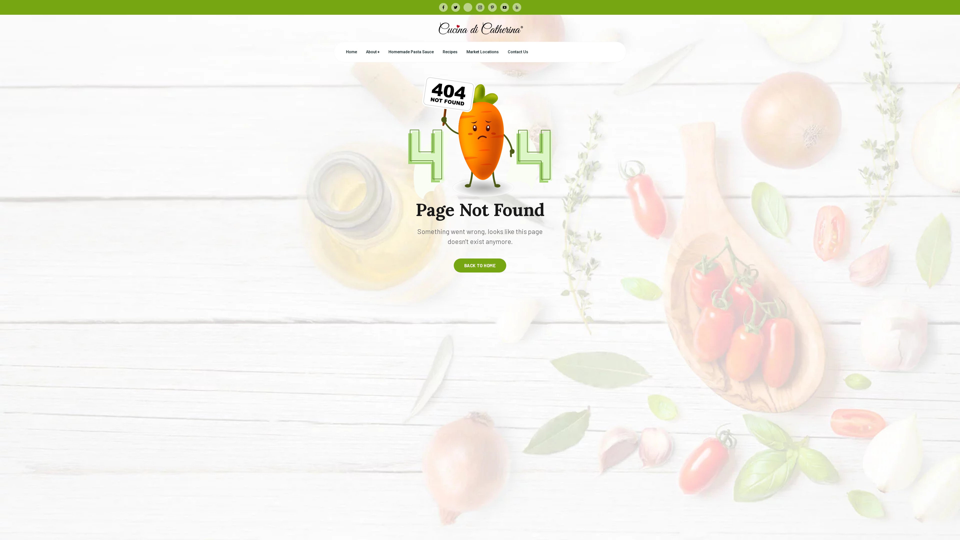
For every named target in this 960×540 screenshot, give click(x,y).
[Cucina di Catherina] (480, 28)
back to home (480, 265)
